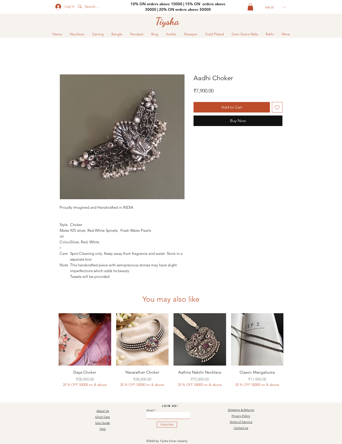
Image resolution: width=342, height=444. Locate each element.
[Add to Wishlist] (277, 107)
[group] (171, 353)
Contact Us (241, 428)
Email (150, 410)
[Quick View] (85, 339)
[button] (250, 7)
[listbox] (275, 7)
